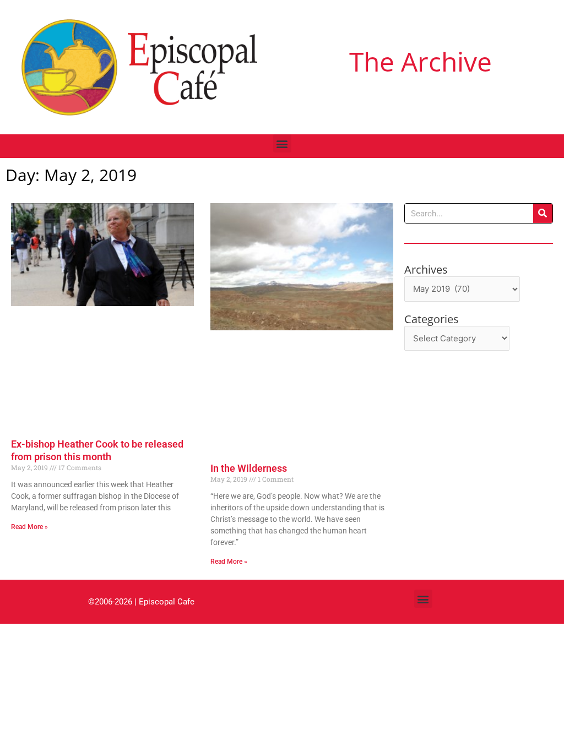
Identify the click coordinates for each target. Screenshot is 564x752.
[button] (282, 143)
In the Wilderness (248, 468)
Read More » (29, 527)
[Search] (542, 213)
